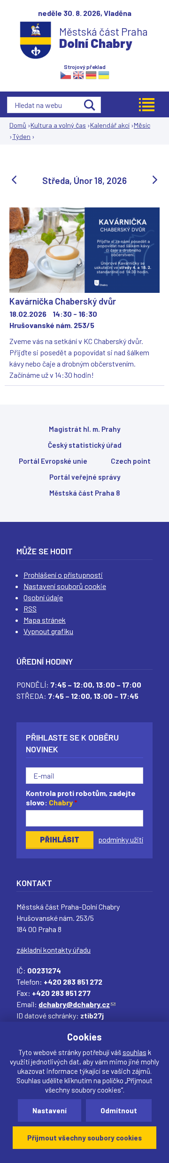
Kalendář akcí (110, 125)
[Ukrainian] (103, 74)
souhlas (134, 1052)
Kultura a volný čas (58, 125)
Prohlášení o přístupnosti (63, 574)
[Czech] (65, 74)
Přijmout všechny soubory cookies (84, 1137)
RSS (30, 608)
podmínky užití (120, 839)
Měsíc (142, 125)
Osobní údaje (43, 597)
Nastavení (49, 1110)
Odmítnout (118, 1110)
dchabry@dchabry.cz (76, 1004)
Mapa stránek (44, 619)
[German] (91, 74)
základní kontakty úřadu (53, 949)
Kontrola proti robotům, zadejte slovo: (81, 797)
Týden (21, 136)
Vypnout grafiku (48, 631)
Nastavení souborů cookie (64, 586)
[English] (78, 74)
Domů (17, 125)
